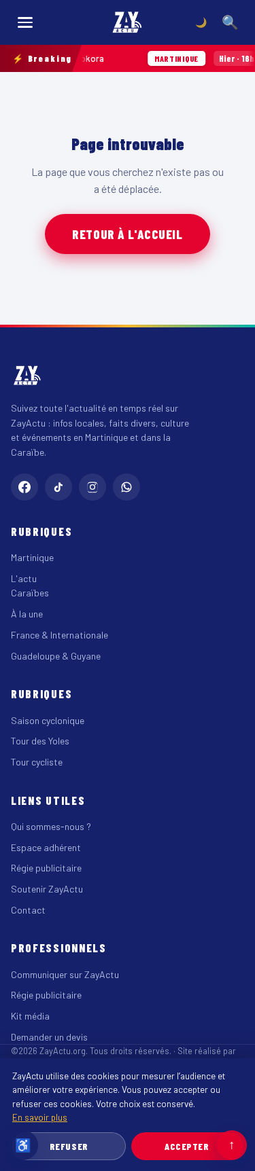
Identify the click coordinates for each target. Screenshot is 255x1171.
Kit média (30, 1016)
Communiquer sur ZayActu (65, 974)
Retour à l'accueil (127, 234)
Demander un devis (49, 1037)
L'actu (24, 578)
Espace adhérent (46, 847)
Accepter (187, 1146)
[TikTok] (58, 487)
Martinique (32, 557)
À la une (27, 613)
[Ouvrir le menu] (25, 22)
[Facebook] (24, 487)
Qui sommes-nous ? (51, 826)
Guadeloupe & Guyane (56, 656)
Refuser (69, 1146)
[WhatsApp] (126, 487)
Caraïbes (30, 592)
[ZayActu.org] (127, 22)
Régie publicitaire (46, 867)
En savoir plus (39, 1117)
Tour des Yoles (40, 740)
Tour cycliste (37, 762)
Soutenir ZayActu (47, 889)
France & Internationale (59, 635)
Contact (28, 910)
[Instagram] (92, 487)
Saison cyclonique (47, 720)
